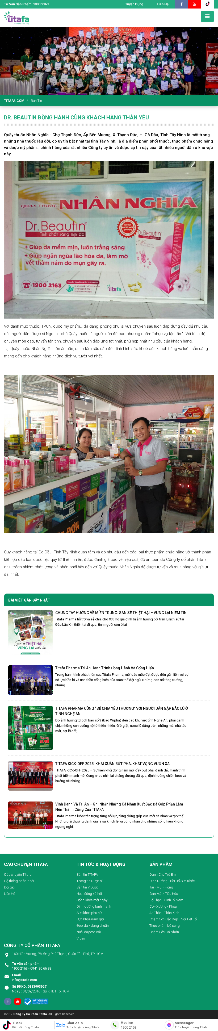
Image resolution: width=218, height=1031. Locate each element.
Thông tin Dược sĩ (90, 881)
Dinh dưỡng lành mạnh (94, 906)
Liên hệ (163, 4)
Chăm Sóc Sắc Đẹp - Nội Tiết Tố (173, 919)
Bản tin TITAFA (87, 874)
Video (81, 938)
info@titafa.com (24, 977)
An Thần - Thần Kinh (164, 913)
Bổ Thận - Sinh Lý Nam (166, 900)
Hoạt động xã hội (89, 894)
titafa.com (14, 101)
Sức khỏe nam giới (90, 919)
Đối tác (9, 887)
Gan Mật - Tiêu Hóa (163, 894)
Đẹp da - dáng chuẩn (93, 926)
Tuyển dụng (134, 4)
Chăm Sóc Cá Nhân (164, 932)
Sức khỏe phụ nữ (89, 913)
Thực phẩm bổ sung (164, 926)
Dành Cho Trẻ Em (162, 874)
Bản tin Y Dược (87, 887)
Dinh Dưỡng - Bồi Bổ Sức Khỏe (172, 881)
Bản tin (36, 101)
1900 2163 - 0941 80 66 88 (31, 966)
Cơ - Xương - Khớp (163, 906)
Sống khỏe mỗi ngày (92, 900)
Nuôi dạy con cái (89, 932)
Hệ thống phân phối (19, 881)
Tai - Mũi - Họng (161, 887)
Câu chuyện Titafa (18, 874)
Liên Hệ (9, 894)
